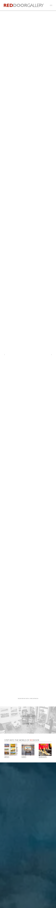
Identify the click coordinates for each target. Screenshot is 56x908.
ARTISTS (6, 757)
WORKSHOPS (43, 757)
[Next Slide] (51, 355)
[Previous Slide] (4, 355)
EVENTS (24, 757)
